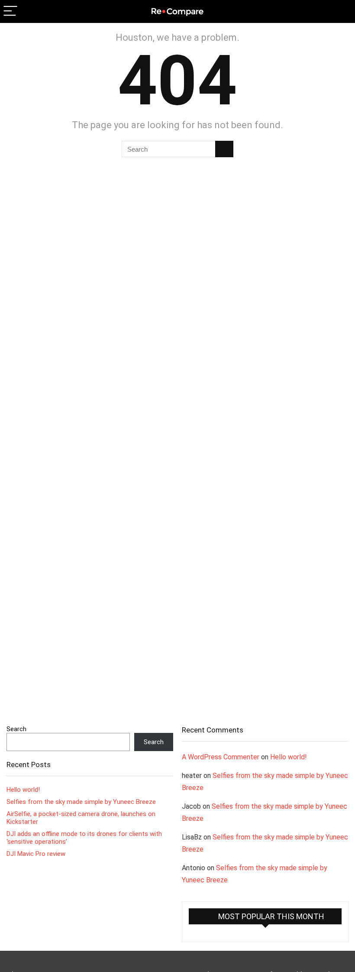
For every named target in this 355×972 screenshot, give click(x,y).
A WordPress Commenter (220, 757)
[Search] (341, 11)
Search (16, 729)
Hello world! (23, 790)
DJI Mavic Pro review (35, 854)
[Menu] (10, 11)
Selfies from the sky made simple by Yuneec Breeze (81, 802)
